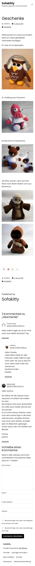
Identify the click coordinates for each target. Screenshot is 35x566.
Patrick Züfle (11, 384)
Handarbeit (7, 27)
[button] (4, 269)
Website (4, 511)
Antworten (5, 338)
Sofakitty (8, 3)
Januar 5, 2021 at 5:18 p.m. (18, 348)
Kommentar (6, 465)
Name (4, 493)
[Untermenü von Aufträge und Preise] (27, 552)
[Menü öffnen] (32, 4)
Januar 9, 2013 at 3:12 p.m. (15, 386)
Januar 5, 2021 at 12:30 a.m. (16, 326)
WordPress (23, 548)
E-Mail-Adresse (7, 502)
